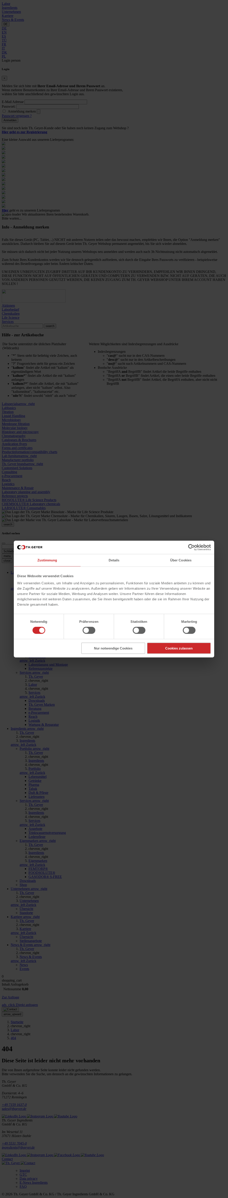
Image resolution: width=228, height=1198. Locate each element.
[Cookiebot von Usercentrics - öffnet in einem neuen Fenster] (191, 547)
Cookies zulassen (179, 648)
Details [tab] (114, 560)
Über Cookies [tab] (180, 560)
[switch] (89, 630)
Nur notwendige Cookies (113, 648)
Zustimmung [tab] (47, 560)
